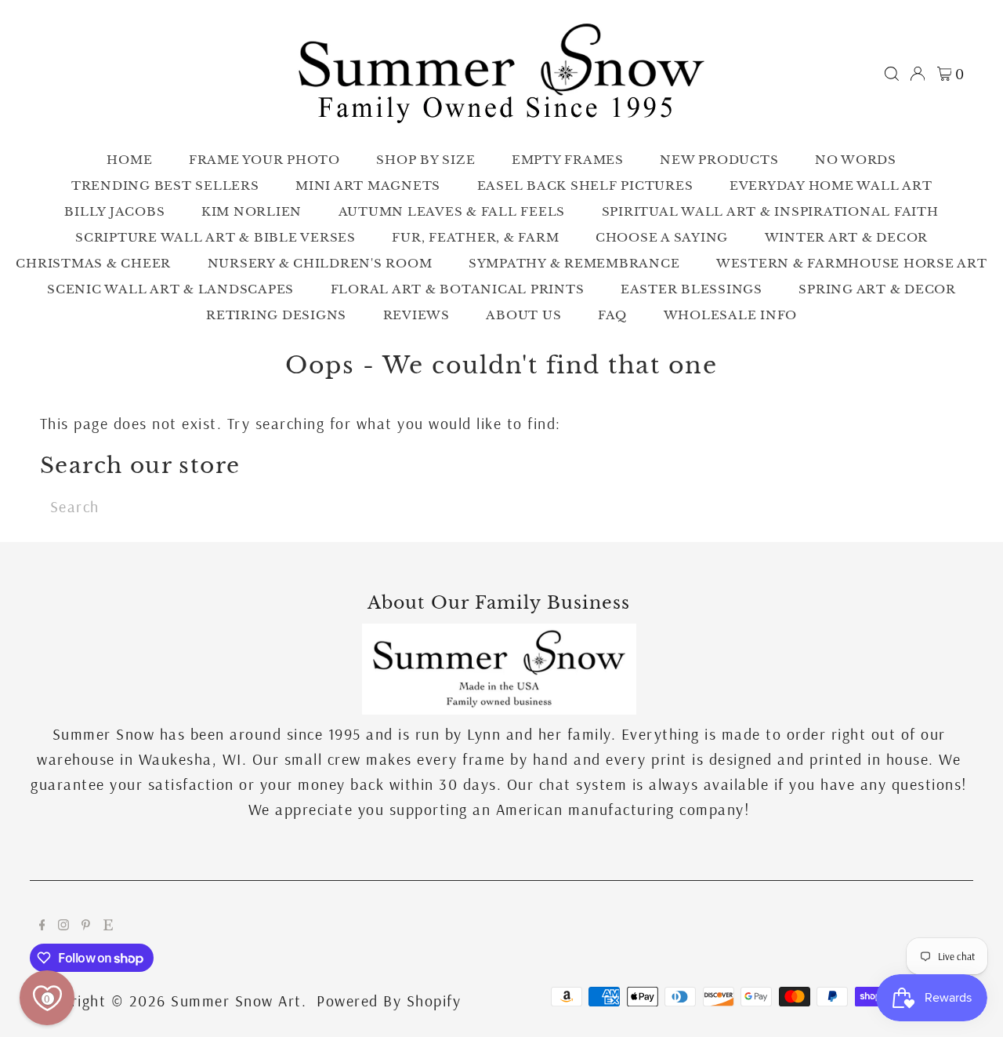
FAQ (612, 314)
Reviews (416, 314)
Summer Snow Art (236, 1000)
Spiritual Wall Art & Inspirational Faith (770, 211)
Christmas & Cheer (93, 263)
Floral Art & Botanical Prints (458, 289)
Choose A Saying (662, 237)
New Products (719, 159)
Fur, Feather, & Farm (475, 237)
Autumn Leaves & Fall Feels (452, 211)
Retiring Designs (276, 314)
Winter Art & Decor (847, 237)
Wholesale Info (731, 314)
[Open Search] (892, 74)
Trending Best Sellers (165, 185)
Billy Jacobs (114, 211)
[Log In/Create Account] (918, 74)
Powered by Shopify (389, 1000)
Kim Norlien (251, 211)
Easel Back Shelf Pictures (585, 185)
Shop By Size (425, 159)
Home (129, 159)
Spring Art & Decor (877, 289)
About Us (523, 314)
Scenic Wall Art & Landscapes (170, 289)
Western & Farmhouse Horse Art (851, 263)
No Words (855, 159)
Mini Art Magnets (367, 185)
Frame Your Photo (264, 159)
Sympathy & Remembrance (574, 263)
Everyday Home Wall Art (831, 185)
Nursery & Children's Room (320, 263)
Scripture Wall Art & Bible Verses (215, 237)
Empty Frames (568, 159)
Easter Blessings (691, 289)
